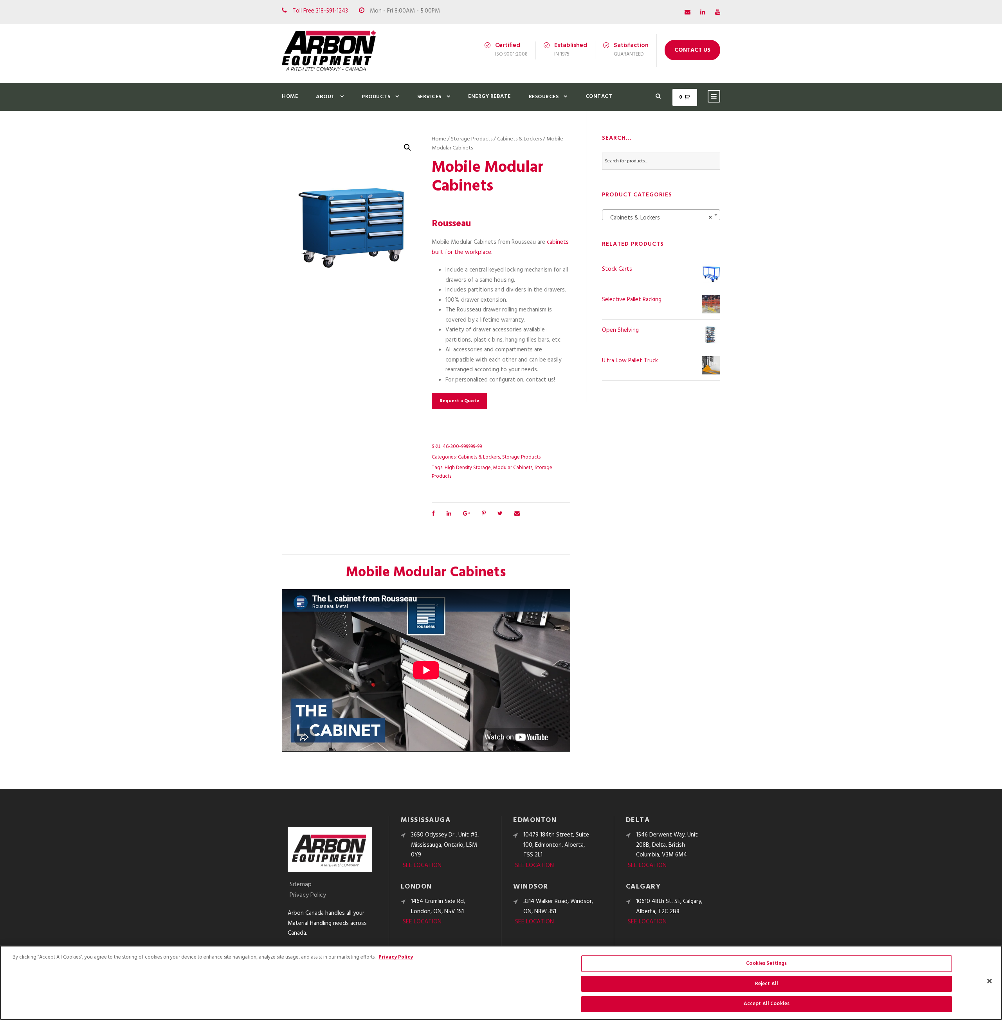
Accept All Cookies (766, 1004)
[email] (687, 12)
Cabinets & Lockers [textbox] (659, 218)
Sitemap (301, 885)
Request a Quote (459, 401)
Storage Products (471, 139)
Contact (599, 96)
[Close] (989, 981)
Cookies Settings (766, 963)
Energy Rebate (489, 96)
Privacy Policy (308, 895)
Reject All (766, 984)
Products (376, 96)
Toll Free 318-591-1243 (320, 11)
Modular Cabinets (512, 468)
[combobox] (661, 214)
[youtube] (717, 12)
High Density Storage (468, 468)
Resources (544, 96)
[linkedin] (702, 12)
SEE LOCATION (422, 865)
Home (290, 96)
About (325, 96)
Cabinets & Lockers (519, 139)
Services (429, 96)
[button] (407, 147)
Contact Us (692, 50)
